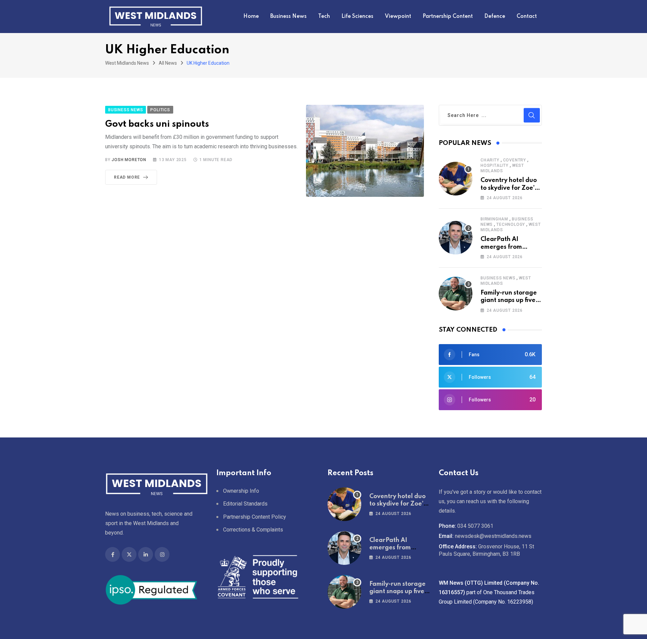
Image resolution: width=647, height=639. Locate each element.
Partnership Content (448, 16)
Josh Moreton (129, 159)
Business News (288, 16)
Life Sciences (357, 16)
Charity (490, 160)
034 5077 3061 (475, 526)
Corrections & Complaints (253, 529)
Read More (127, 177)
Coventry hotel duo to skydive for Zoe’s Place (509, 188)
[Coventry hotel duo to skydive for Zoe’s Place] (455, 178)
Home (251, 16)
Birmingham (494, 219)
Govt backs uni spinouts (157, 124)
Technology (510, 224)
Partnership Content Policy (254, 516)
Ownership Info (241, 491)
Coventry (514, 160)
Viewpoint (398, 16)
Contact (527, 16)
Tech (324, 16)
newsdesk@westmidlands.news (493, 536)
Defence (494, 16)
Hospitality (495, 165)
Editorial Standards (245, 503)
